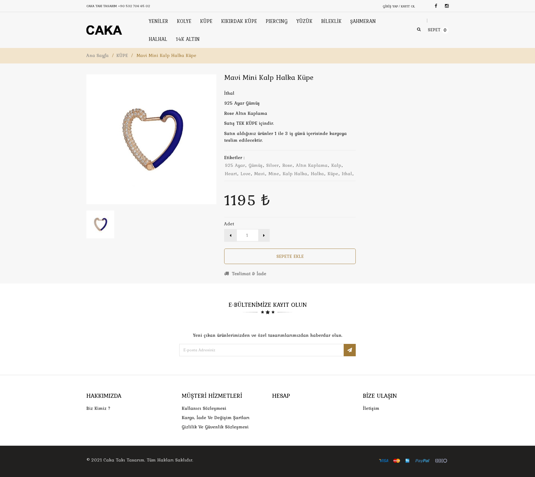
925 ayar (235, 165)
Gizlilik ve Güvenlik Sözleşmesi (215, 426)
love (245, 173)
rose (287, 165)
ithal (347, 173)
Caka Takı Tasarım (123, 460)
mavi (259, 173)
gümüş (256, 165)
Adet (229, 223)
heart (231, 173)
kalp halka (295, 173)
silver (272, 165)
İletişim (371, 408)
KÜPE (122, 55)
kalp (336, 165)
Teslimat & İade (248, 273)
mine (273, 173)
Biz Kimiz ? (98, 408)
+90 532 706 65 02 (134, 5)
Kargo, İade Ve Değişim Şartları (216, 417)
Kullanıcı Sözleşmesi (204, 408)
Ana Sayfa (97, 55)
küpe (333, 173)
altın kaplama (312, 165)
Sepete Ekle (290, 256)
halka (317, 173)
